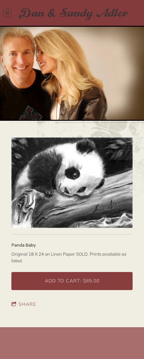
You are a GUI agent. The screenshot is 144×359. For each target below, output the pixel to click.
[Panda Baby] (72, 183)
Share (27, 304)
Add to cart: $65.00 (72, 281)
